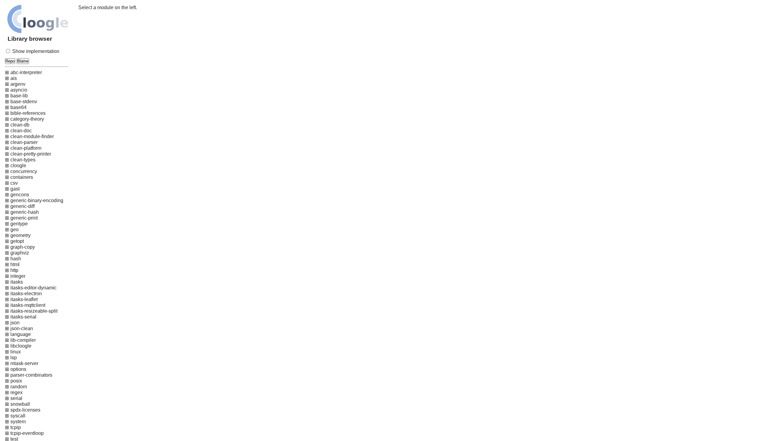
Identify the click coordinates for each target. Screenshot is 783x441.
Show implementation (35, 51)
